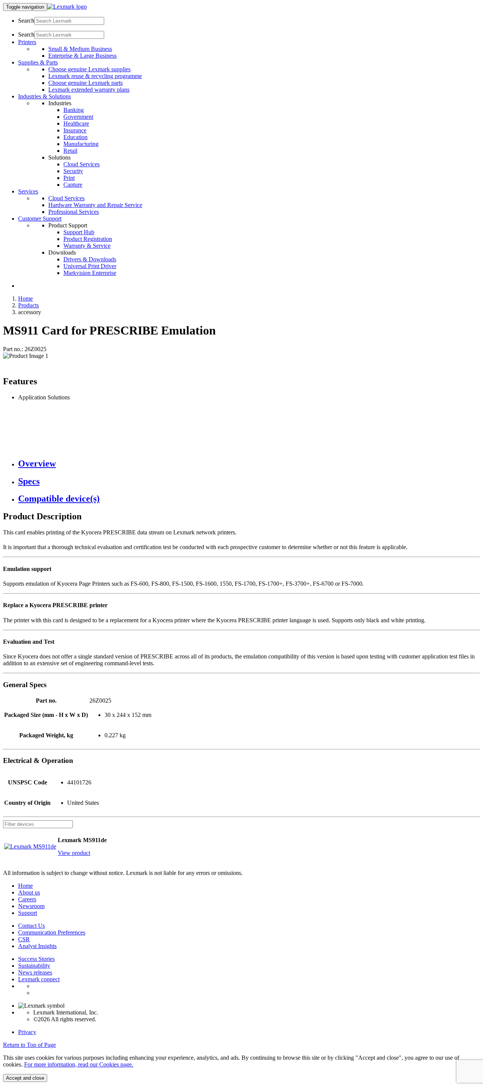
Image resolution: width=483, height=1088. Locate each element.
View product (74, 853)
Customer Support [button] (40, 218)
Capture (72, 184)
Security (73, 171)
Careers (27, 899)
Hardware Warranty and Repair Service (95, 205)
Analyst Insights (37, 946)
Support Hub (78, 232)
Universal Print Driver (89, 266)
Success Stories (36, 959)
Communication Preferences (51, 932)
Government (78, 117)
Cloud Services (81, 164)
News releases (35, 972)
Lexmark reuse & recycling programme (95, 76)
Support (27, 913)
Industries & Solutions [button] (44, 96)
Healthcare (76, 123)
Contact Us (31, 925)
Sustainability (34, 965)
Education (75, 137)
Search (26, 20)
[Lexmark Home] (67, 6)
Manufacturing (80, 144)
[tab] (249, 464)
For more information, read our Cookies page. (78, 1064)
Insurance (74, 130)
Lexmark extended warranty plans (88, 89)
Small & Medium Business (80, 49)
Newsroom (31, 906)
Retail (70, 150)
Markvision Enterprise (89, 273)
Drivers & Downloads (89, 259)
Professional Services (73, 212)
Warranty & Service (87, 245)
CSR (24, 939)
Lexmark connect (39, 979)
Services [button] (28, 191)
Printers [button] (27, 42)
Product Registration (87, 239)
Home (25, 298)
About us (29, 892)
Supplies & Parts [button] (38, 62)
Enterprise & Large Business (82, 55)
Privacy (27, 1032)
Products (28, 305)
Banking (73, 110)
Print (69, 178)
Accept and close (25, 1078)
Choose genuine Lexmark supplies (89, 69)
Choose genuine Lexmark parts (85, 83)
